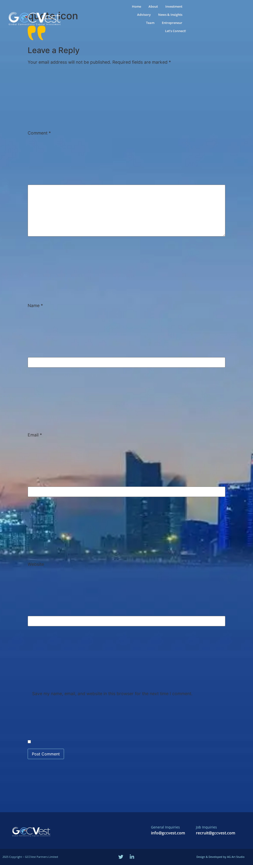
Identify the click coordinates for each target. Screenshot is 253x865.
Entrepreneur (172, 22)
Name (35, 305)
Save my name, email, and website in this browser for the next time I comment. (112, 693)
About (153, 6)
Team (150, 22)
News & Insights (170, 14)
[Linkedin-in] (132, 857)
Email (35, 435)
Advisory (144, 14)
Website (36, 564)
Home (136, 6)
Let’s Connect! (175, 31)
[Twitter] (121, 857)
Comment (39, 133)
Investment (173, 6)
